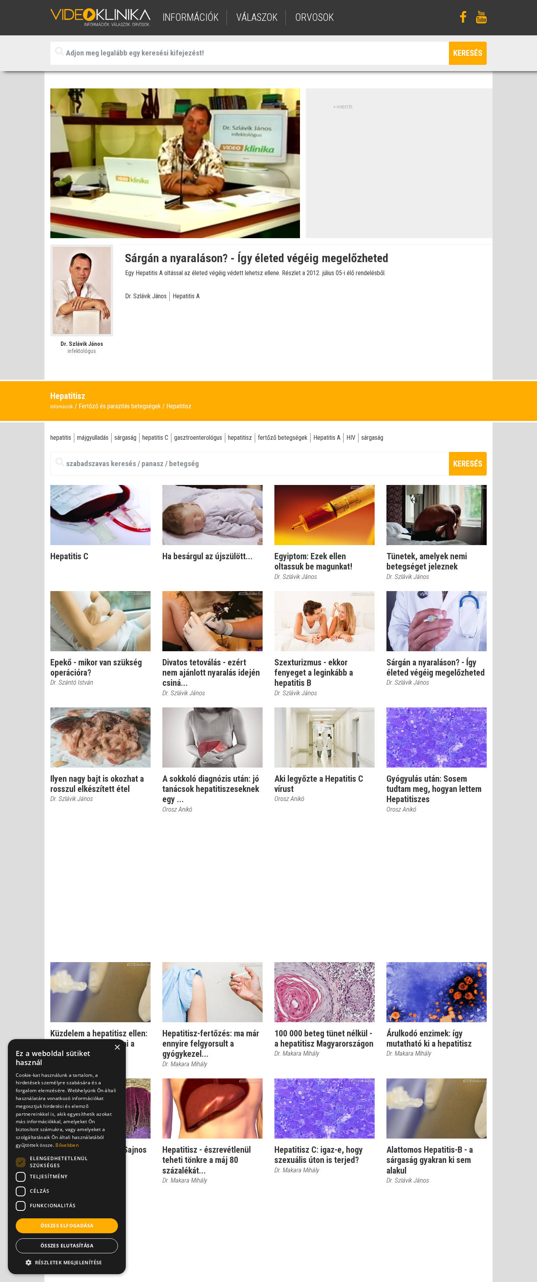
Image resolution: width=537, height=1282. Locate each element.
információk (190, 17)
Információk (61, 407)
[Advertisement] (399, 165)
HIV (350, 437)
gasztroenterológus (198, 437)
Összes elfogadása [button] (67, 1225)
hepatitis (60, 437)
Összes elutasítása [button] (66, 1245)
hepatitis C (155, 437)
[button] (67, 1262)
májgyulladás (93, 437)
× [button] (117, 1048)
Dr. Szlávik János (146, 296)
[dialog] (67, 1156)
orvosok (314, 17)
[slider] (174, 232)
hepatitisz (240, 437)
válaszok (257, 17)
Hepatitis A (186, 296)
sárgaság (125, 437)
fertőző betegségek (282, 437)
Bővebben (66, 1145)
